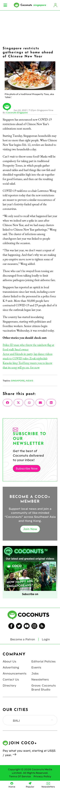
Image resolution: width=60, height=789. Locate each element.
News (29, 380)
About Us (9, 661)
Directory (9, 685)
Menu (5, 5)
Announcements (14, 673)
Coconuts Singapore (17, 112)
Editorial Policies (43, 661)
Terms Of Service (20, 776)
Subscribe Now (27, 468)
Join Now (30, 529)
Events (36, 667)
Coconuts (33, 5)
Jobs (34, 673)
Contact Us (11, 679)
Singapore (18, 380)
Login (55, 5)
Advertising (11, 667)
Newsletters (40, 679)
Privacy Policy (42, 776)
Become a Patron (22, 639)
